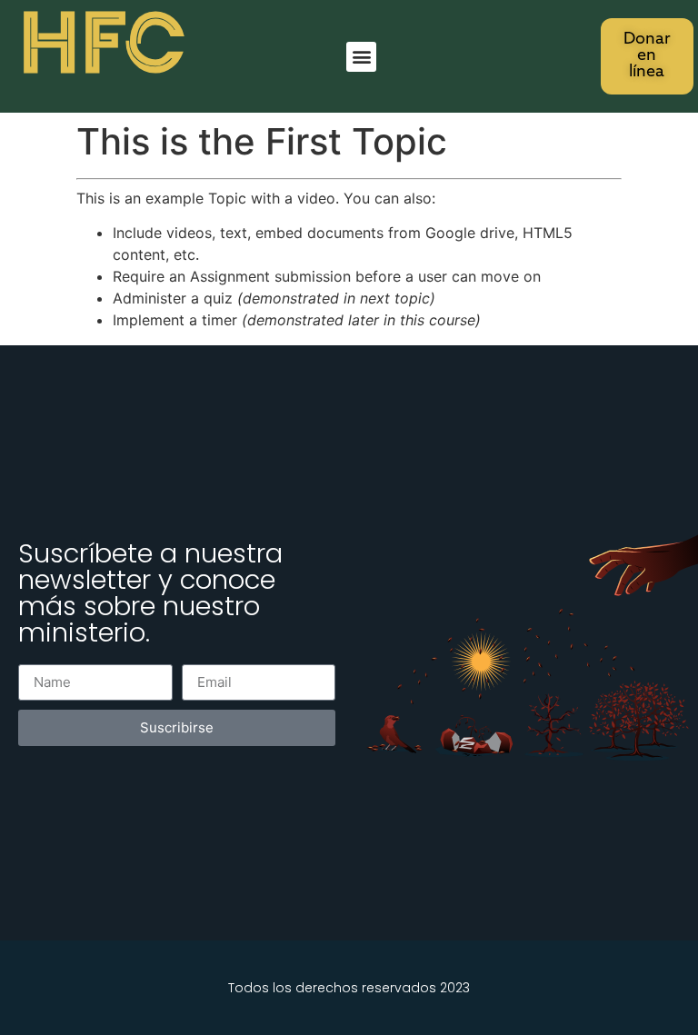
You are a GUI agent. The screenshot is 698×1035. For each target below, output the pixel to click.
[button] (361, 57)
